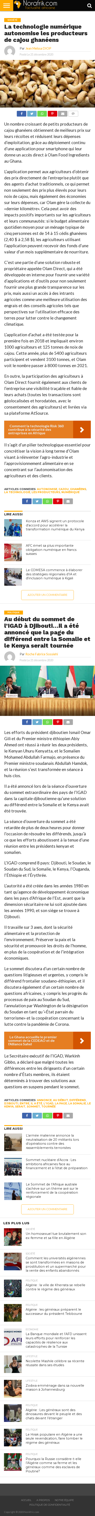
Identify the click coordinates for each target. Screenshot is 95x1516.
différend (77, 1100)
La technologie (17, 492)
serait (20, 1106)
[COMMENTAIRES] (73, 112)
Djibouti (11, 1103)
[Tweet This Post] (32, 112)
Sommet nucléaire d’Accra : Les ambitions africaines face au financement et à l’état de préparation (56, 1164)
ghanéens (78, 489)
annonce (44, 1100)
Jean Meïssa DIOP (38, 48)
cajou (64, 489)
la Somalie (77, 1103)
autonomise (47, 489)
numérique (70, 492)
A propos (43, 1500)
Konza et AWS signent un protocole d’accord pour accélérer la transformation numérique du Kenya (55, 525)
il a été (36, 1103)
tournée (48, 1106)
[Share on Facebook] (21, 112)
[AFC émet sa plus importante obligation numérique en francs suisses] (13, 552)
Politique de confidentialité (49, 1504)
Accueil (26, 1500)
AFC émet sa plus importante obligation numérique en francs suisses (51, 550)
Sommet (33, 1106)
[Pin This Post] (52, 112)
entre (24, 1103)
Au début (60, 1100)
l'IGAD (48, 1103)
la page (61, 1103)
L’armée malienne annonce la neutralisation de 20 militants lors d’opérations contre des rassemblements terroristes (52, 1141)
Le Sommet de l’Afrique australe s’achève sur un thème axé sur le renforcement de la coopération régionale (52, 1190)
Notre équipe (64, 1500)
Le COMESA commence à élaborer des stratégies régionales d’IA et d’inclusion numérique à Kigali (54, 574)
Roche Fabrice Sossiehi (41, 654)
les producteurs (46, 492)
